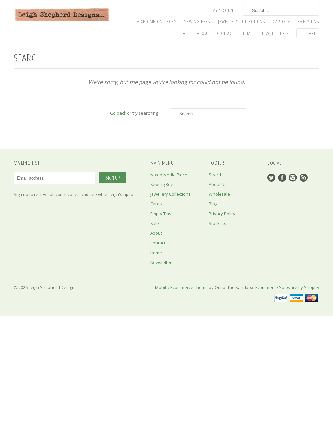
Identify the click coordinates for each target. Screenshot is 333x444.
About (203, 33)
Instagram (293, 178)
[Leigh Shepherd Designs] (62, 15)
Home (247, 33)
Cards (281, 22)
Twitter (271, 178)
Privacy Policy (222, 213)
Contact (225, 33)
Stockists (217, 223)
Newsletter (274, 33)
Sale (185, 33)
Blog (213, 204)
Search (216, 174)
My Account (223, 10)
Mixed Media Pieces (156, 22)
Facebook (282, 178)
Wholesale (219, 194)
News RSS (304, 178)
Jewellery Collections (241, 22)
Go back (118, 113)
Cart (311, 33)
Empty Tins (308, 22)
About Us (218, 184)
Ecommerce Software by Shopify (287, 287)
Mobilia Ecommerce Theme (181, 287)
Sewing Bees (197, 22)
